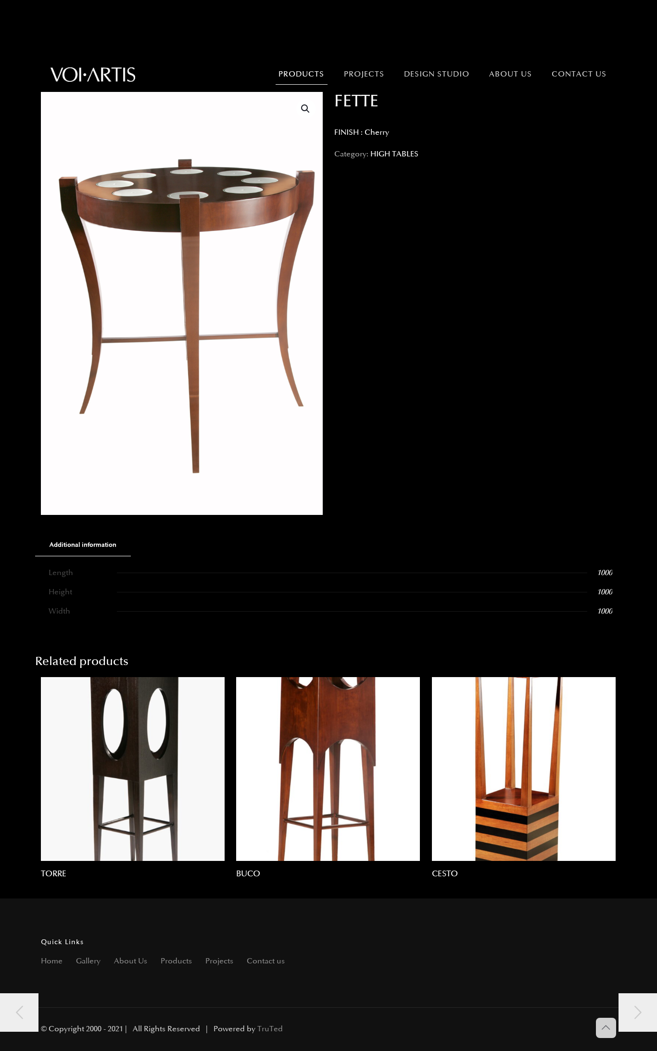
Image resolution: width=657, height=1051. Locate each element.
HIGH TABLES (394, 154)
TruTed (270, 1029)
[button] (306, 108)
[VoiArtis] (93, 74)
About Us (130, 961)
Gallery (88, 961)
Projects (219, 961)
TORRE (53, 874)
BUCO (248, 874)
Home (52, 961)
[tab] (83, 545)
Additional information (83, 545)
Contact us (266, 961)
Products (176, 961)
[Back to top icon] (606, 1028)
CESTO (445, 874)
